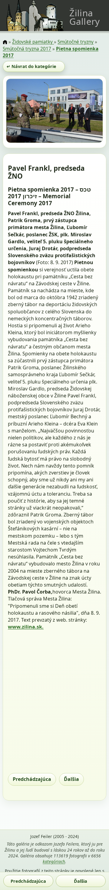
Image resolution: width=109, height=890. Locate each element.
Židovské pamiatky (33, 42)
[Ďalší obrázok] (88, 112)
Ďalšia (71, 779)
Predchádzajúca (32, 779)
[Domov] (5, 42)
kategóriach (54, 861)
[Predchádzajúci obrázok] (20, 112)
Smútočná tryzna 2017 (27, 49)
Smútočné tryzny (76, 42)
